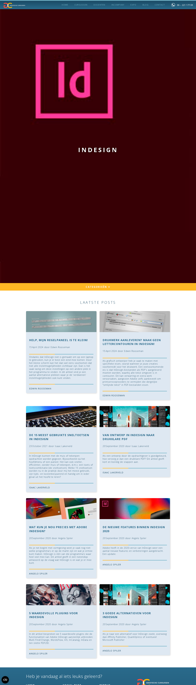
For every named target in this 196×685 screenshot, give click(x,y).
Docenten (99, 4)
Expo (133, 4)
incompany (117, 4)
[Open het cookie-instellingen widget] (5, 679)
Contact (160, 4)
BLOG (146, 4)
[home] (14, 5)
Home (65, 4)
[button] (98, 287)
